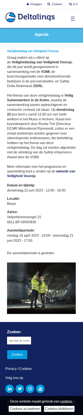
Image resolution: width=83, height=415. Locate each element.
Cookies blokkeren (59, 409)
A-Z (75, 4)
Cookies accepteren (25, 409)
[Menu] (72, 18)
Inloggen (36, 4)
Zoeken (56, 4)
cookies (66, 401)
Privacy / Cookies (18, 369)
